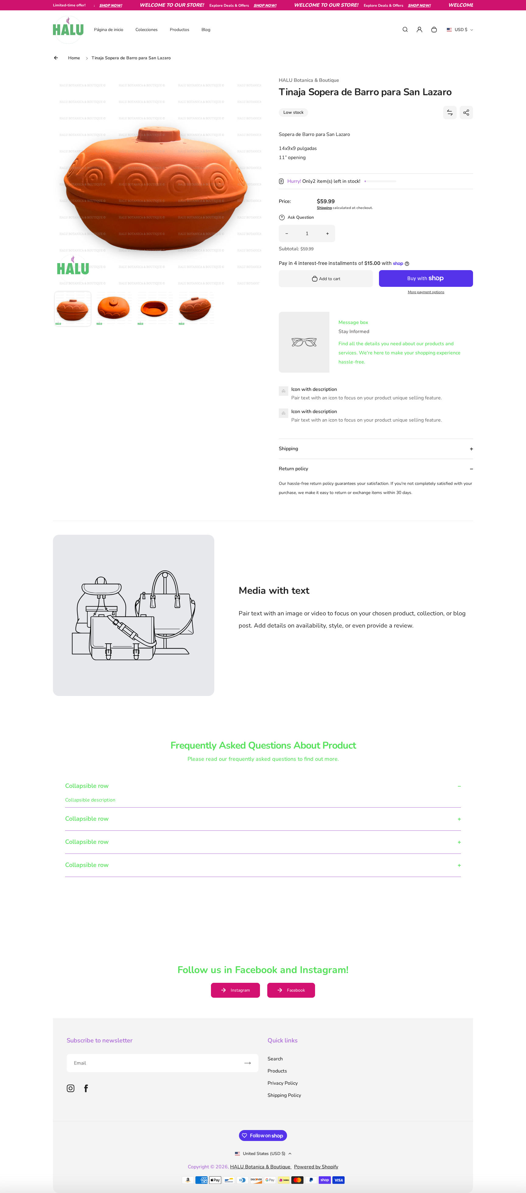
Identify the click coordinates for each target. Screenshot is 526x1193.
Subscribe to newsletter (99, 1040)
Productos (179, 30)
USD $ (460, 32)
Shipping (324, 207)
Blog (206, 30)
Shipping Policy (284, 1095)
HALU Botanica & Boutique (261, 1166)
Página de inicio (108, 30)
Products (277, 1071)
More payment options (426, 292)
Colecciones (146, 30)
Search (275, 1059)
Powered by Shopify (316, 1166)
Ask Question (301, 217)
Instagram (240, 990)
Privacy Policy (283, 1083)
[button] (73, 309)
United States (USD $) (264, 1153)
